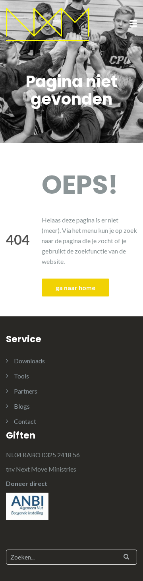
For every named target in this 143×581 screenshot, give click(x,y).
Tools (21, 376)
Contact (25, 421)
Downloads (29, 361)
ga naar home (75, 287)
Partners (25, 391)
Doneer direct (26, 483)
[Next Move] (47, 23)
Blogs (22, 406)
